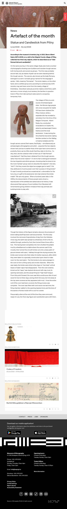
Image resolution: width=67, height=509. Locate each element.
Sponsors (44, 417)
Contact (22, 417)
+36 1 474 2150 (18, 473)
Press (30, 417)
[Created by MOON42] (54, 501)
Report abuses (11, 485)
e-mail (20, 50)
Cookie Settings (12, 483)
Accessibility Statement (14, 487)
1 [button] (49, 344)
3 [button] (55, 344)
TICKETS (65, 16)
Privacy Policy (11, 481)
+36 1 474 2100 (16, 459)
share (13, 50)
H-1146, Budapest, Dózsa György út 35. (18, 455)
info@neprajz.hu (16, 469)
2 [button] (52, 344)
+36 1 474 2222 (23, 475)
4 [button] (58, 344)
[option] (32, 334)
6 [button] (58, 409)
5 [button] (58, 378)
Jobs (36, 417)
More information (39, 471)
